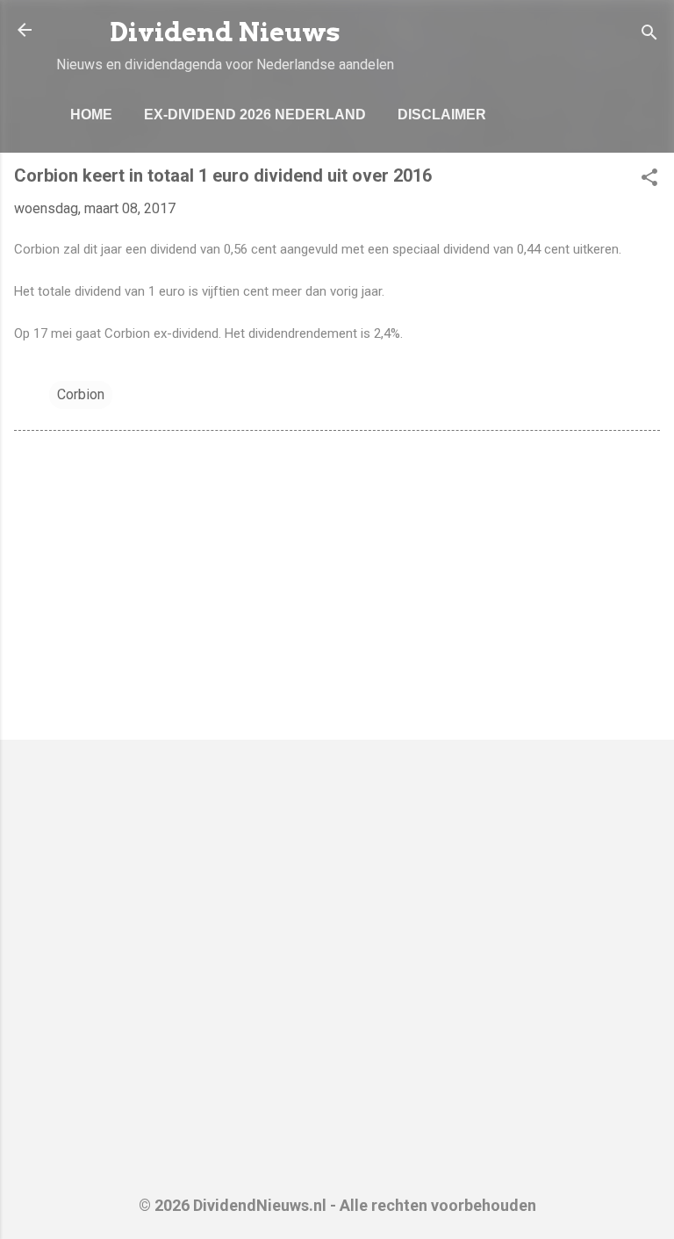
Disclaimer (442, 114)
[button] (649, 180)
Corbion (80, 394)
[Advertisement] (337, 589)
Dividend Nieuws (225, 32)
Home (91, 114)
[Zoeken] (649, 35)
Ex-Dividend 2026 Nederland (255, 114)
